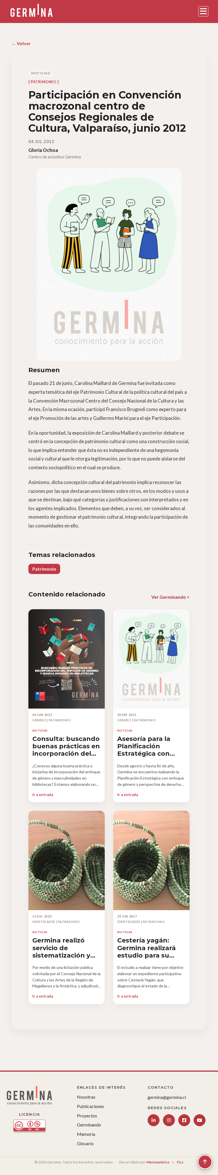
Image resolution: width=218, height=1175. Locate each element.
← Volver (21, 43)
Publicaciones (90, 1106)
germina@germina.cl (167, 1097)
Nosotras (86, 1096)
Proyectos (87, 1115)
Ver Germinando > (170, 597)
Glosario (85, 1143)
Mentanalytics (157, 1162)
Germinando (89, 1124)
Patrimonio (44, 568)
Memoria (86, 1134)
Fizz (180, 1162)
